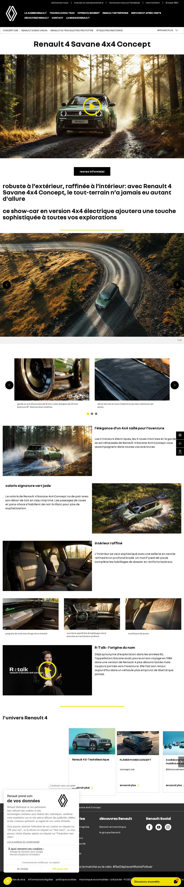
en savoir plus (81, 787)
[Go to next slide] (181, 762)
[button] (167, 30)
